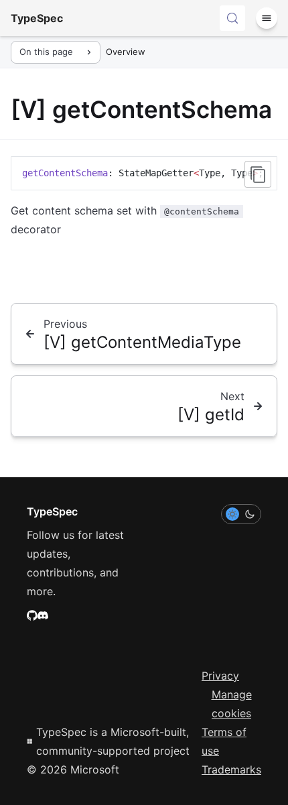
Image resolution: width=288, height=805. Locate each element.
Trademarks (231, 769)
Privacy (220, 675)
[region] (144, 173)
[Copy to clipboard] (257, 174)
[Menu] (266, 18)
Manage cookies (232, 704)
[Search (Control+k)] (232, 18)
